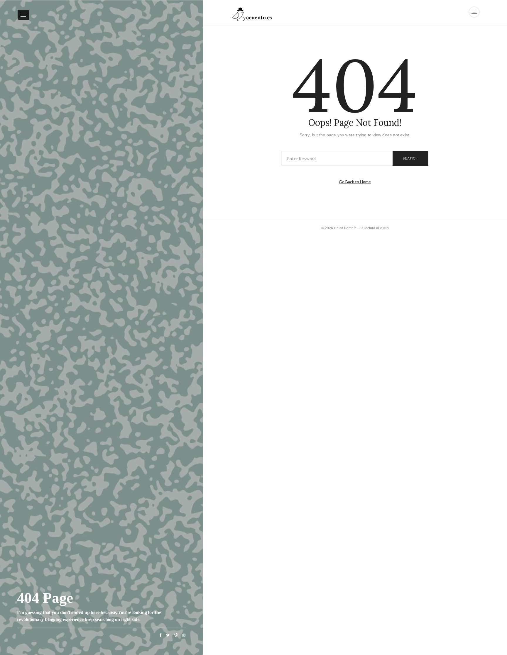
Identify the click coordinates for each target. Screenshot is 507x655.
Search (410, 158)
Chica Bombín (345, 228)
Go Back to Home (355, 181)
